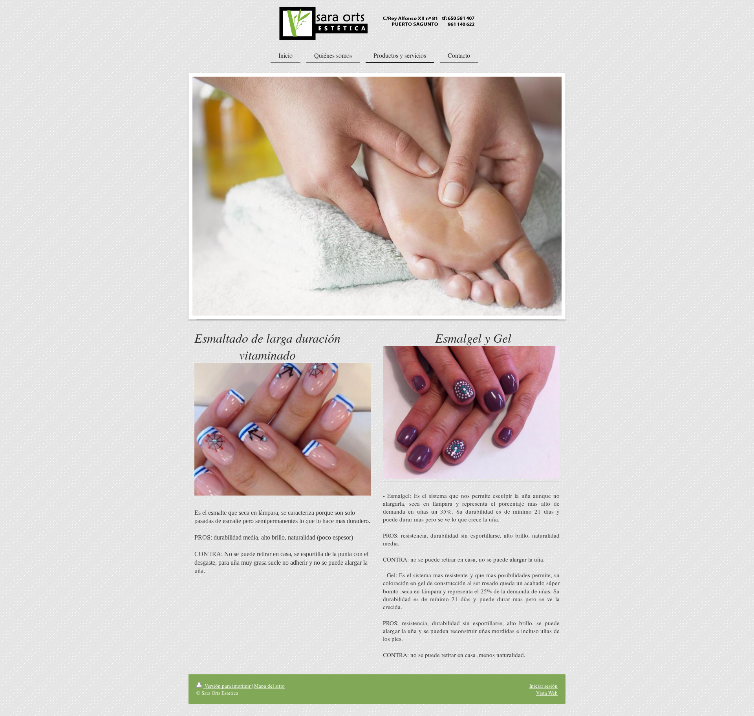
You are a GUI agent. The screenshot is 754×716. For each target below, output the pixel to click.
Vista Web (547, 692)
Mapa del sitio (269, 685)
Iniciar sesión (543, 685)
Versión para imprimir (227, 685)
